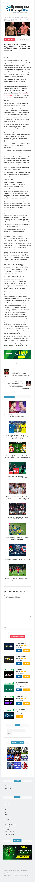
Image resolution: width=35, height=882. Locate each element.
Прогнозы (7, 829)
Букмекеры (8, 812)
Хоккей (6, 821)
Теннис (7, 817)
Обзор (19, 650)
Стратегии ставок (9, 834)
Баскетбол (7, 807)
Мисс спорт (8, 802)
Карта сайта (8, 788)
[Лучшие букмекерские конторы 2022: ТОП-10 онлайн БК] (17, 6)
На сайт (26, 650)
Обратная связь (9, 785)
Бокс (6, 809)
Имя (5, 620)
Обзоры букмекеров (10, 824)
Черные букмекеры (10, 826)
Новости (7, 804)
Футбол (7, 819)
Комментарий (8, 601)
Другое (6, 814)
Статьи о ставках (9, 831)
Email (6, 627)
